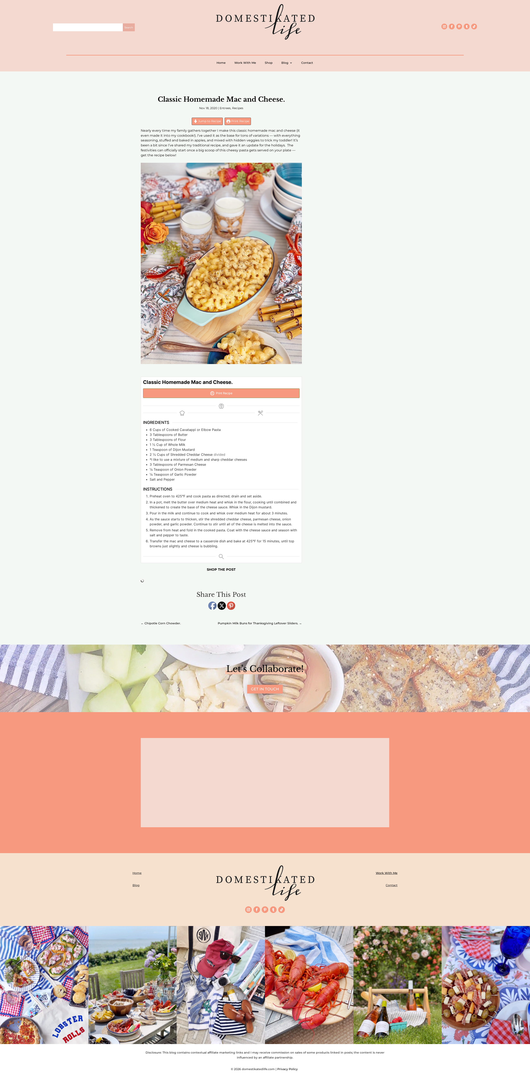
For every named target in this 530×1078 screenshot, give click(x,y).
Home (221, 63)
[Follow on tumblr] (467, 26)
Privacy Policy (288, 1069)
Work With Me (245, 63)
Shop (269, 63)
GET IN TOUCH (265, 689)
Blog (284, 63)
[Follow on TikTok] (474, 26)
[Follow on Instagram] (444, 26)
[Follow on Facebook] (452, 26)
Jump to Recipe (209, 121)
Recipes (237, 108)
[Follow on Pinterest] (459, 26)
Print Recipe (239, 121)
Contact (307, 63)
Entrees (225, 108)
